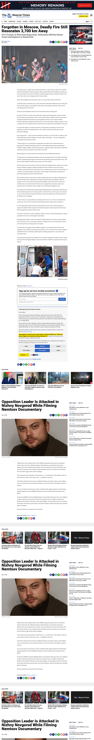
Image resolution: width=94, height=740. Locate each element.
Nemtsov (34, 515)
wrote (44, 475)
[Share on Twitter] (53, 42)
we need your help (27, 331)
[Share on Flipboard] (64, 42)
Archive (52, 21)
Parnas (29, 515)
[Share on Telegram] (56, 42)
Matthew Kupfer (6, 41)
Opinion (31, 21)
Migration (29, 286)
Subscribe (62, 299)
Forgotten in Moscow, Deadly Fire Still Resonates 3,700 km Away (35, 29)
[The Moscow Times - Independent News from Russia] (16, 15)
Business (25, 21)
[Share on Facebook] (50, 42)
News (5, 21)
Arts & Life (38, 21)
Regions (19, 21)
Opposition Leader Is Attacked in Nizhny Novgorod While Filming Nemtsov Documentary (30, 405)
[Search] (91, 21)
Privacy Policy (30, 301)
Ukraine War (12, 21)
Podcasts (45, 21)
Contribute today (83, 16)
